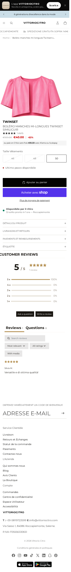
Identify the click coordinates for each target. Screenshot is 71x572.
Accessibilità (10, 506)
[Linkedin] (44, 555)
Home (6, 37)
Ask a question (25, 314)
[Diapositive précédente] (4, 14)
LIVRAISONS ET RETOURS (16, 231)
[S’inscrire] (63, 413)
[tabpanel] (34, 365)
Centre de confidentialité (18, 496)
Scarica (53, 5)
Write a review (44, 314)
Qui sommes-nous (14, 465)
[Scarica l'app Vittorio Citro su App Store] (25, 564)
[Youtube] (25, 555)
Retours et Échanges (15, 439)
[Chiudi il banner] (65, 5)
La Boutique (10, 480)
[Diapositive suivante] (65, 14)
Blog (6, 470)
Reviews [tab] (14, 328)
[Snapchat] (50, 555)
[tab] (36, 328)
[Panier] (65, 23)
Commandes (10, 492)
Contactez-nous (12, 453)
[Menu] (4, 23)
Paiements (9, 449)
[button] (32, 279)
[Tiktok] (31, 555)
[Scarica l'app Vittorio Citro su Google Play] (43, 564)
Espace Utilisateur (13, 501)
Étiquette (9, 246)
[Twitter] (38, 555)
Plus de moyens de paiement (35, 200)
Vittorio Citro (38, 540)
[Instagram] (19, 555)
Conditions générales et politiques (34, 548)
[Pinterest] (56, 555)
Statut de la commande (17, 444)
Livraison (8, 434)
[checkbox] (13, 353)
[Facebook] (13, 555)
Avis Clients (10, 475)
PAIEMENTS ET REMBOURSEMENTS (21, 238)
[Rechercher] (11, 23)
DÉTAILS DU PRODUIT (14, 223)
